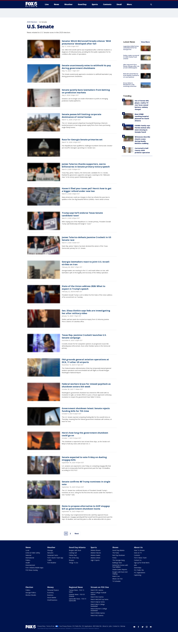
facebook (138, 626)
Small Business (52, 600)
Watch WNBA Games (98, 613)
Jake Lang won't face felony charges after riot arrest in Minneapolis (131, 66)
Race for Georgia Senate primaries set (82, 139)
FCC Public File (139, 570)
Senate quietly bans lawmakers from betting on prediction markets (86, 91)
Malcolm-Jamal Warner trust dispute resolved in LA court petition (131, 75)
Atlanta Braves (95, 550)
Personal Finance (53, 590)
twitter (142, 626)
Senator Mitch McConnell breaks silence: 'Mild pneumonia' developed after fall (86, 42)
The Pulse (115, 553)
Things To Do (73, 563)
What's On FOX (117, 579)
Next (77, 533)
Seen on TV (138, 553)
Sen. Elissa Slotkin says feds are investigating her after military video (86, 312)
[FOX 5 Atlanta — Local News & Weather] (32, 4)
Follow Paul (73, 555)
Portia (114, 558)
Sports (94, 547)
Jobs (135, 565)
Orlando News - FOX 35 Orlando (77, 595)
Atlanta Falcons (96, 553)
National (28, 555)
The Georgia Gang (118, 560)
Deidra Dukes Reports (119, 569)
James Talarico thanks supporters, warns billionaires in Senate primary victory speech (86, 165)
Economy (50, 593)
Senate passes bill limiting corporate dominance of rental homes (81, 115)
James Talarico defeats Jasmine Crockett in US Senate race (86, 238)
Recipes (71, 560)
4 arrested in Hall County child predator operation (142, 150)
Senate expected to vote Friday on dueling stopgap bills (84, 458)
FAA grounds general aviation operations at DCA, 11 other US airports (85, 361)
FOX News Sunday (32, 570)
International (30, 558)
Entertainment (30, 565)
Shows (115, 547)
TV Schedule (116, 581)
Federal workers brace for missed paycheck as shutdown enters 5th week (86, 385)
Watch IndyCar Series (98, 602)
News (28, 547)
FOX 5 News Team (140, 558)
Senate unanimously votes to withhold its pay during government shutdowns (86, 66)
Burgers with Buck (75, 550)
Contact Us (137, 560)
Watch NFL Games (97, 590)
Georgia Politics (31, 593)
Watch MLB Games (97, 597)
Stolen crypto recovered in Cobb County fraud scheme (131, 56)
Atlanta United (95, 558)
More (129, 4)
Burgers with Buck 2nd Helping (119, 573)
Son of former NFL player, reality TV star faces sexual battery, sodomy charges (142, 105)
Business (50, 595)
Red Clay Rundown (118, 555)
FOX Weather (51, 563)
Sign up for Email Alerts (141, 563)
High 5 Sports (95, 560)
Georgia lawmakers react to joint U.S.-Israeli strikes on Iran (85, 263)
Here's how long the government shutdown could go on (85, 434)
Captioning (137, 575)
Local (27, 550)
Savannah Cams (52, 555)
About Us (138, 547)
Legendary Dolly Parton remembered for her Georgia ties (131, 47)
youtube (134, 626)
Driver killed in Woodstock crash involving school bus (129, 84)
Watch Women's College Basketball (99, 609)
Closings (50, 550)
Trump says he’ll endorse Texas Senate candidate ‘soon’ (82, 214)
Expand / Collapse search (151, 4)
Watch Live (116, 576)
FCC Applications (139, 573)
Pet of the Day (74, 558)
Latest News (129, 42)
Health (28, 563)
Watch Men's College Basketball (98, 605)
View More (145, 42)
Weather (51, 547)
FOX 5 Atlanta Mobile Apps (34, 568)
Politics (28, 560)
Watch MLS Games (97, 615)
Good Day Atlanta (77, 547)
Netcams (50, 553)
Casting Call (73, 553)
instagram (146, 626)
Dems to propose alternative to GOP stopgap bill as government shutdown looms (86, 507)
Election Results (31, 595)
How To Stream (139, 550)
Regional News (76, 587)
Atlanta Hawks (95, 555)
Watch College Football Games (98, 593)
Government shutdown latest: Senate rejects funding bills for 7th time (86, 409)
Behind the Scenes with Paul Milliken (120, 566)
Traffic (49, 560)
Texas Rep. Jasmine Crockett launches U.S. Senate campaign (84, 336)
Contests (137, 555)
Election (29, 587)
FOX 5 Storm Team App (55, 558)
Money (50, 587)
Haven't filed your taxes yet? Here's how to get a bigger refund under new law (86, 189)
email (150, 626)
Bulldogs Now (117, 563)
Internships (137, 568)
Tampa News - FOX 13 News (76, 591)
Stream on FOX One (100, 587)
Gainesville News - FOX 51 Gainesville (77, 600)
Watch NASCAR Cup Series (99, 599)
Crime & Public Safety (33, 553)
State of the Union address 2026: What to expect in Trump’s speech (83, 287)
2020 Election (32, 22)
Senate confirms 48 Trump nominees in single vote (86, 483)
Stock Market (51, 597)
